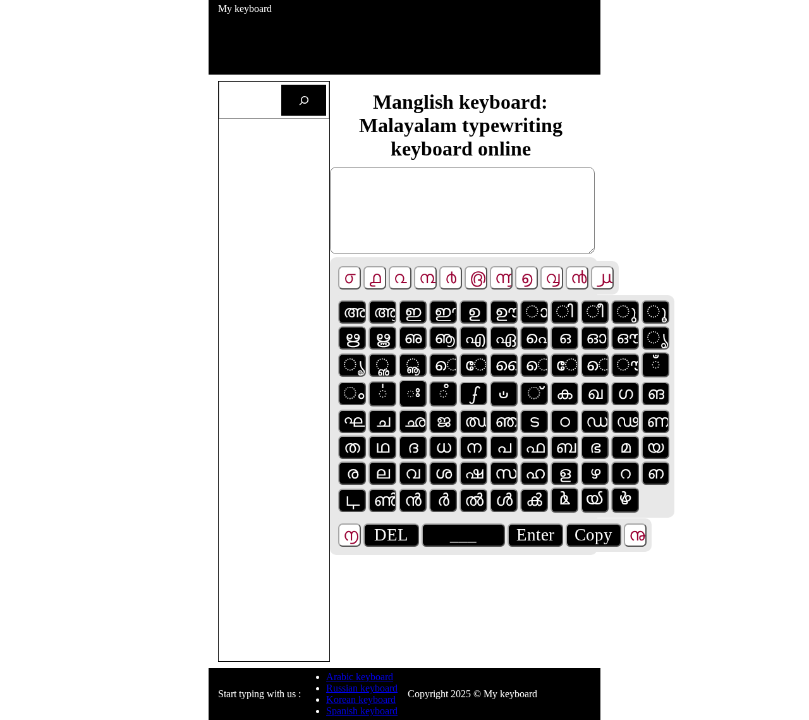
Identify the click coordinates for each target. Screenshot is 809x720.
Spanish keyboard (362, 710)
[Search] (303, 100)
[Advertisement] (448, 43)
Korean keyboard (361, 699)
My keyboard (245, 8)
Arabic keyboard (359, 676)
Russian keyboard (362, 688)
